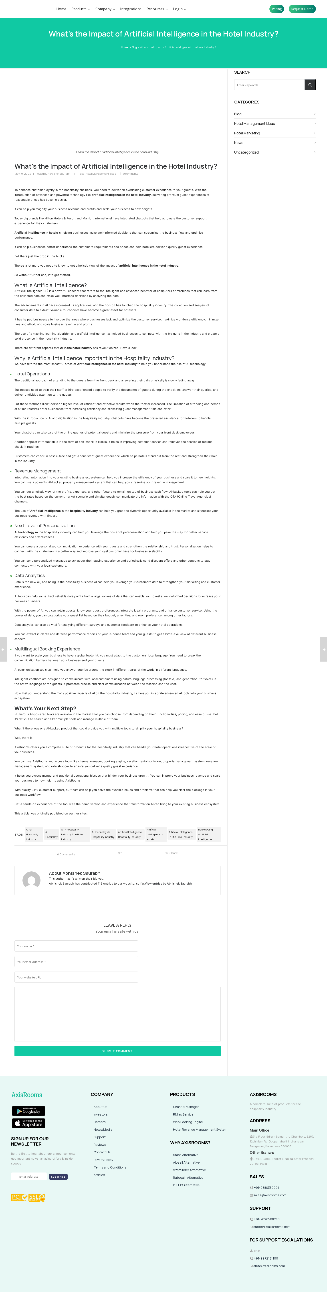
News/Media (103, 1129)
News (238, 142)
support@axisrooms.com (272, 1227)
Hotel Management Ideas (101, 174)
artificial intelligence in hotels (155, 834)
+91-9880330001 (266, 1187)
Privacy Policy (103, 1160)
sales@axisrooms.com (270, 1195)
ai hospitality (51, 834)
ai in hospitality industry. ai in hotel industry (72, 834)
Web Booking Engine (188, 1122)
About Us (100, 1107)
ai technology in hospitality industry (103, 834)
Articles (99, 1175)
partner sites (78, 813)
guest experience (125, 766)
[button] (310, 84)
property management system (183, 761)
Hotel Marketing (247, 133)
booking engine (114, 761)
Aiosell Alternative (186, 1162)
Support (100, 1137)
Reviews (100, 1144)
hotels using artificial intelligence (205, 834)
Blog (134, 47)
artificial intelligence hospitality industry (130, 834)
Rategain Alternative (188, 1177)
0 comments (130, 174)
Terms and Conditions (110, 1167)
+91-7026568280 (266, 1219)
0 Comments (66, 854)
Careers (100, 1122)
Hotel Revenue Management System (200, 1129)
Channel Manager (186, 1107)
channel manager (90, 761)
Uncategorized (246, 152)
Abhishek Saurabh (59, 174)
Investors (101, 1114)
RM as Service (183, 1114)
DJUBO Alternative (186, 1185)
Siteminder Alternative (189, 1170)
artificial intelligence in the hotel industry (181, 834)
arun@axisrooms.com (269, 1266)
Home (124, 47)
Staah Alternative (185, 1155)
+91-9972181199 (265, 1258)
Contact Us (102, 1152)
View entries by (168, 883)
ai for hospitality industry (32, 834)
